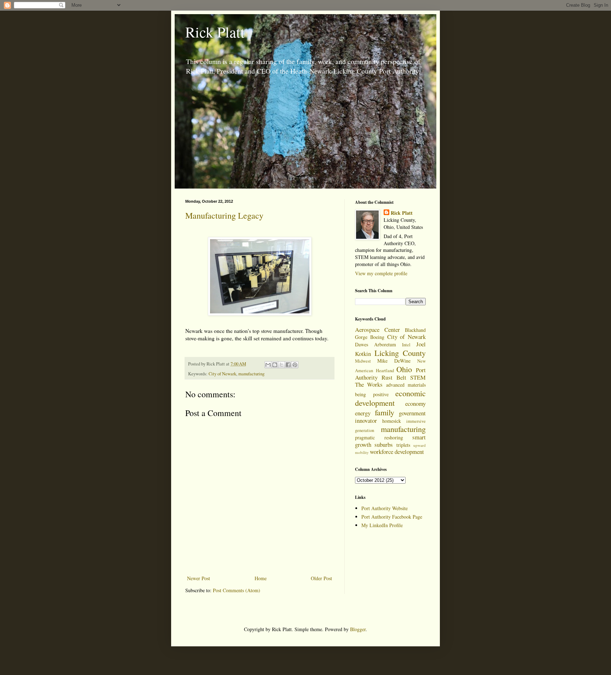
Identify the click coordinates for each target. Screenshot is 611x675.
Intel (406, 345)
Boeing (377, 337)
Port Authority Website (384, 508)
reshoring (393, 437)
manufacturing (251, 374)
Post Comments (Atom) (236, 590)
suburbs (383, 444)
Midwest (363, 361)
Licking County (400, 352)
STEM (418, 377)
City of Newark (222, 374)
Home (261, 578)
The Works (369, 384)
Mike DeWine (394, 360)
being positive (372, 394)
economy (415, 403)
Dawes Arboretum (375, 344)
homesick (391, 420)
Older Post (321, 578)
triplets (403, 445)
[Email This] (268, 364)
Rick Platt (215, 32)
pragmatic (365, 437)
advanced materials (406, 384)
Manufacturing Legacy (224, 215)
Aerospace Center (377, 329)
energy (363, 413)
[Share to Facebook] (288, 364)
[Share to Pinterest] (294, 364)
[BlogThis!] (274, 364)
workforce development (397, 452)
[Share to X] (281, 364)
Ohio (404, 369)
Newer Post (198, 578)
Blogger (358, 629)
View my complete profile (381, 273)
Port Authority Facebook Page (391, 516)
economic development (390, 398)
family (384, 412)
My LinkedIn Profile (382, 525)
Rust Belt (394, 377)
